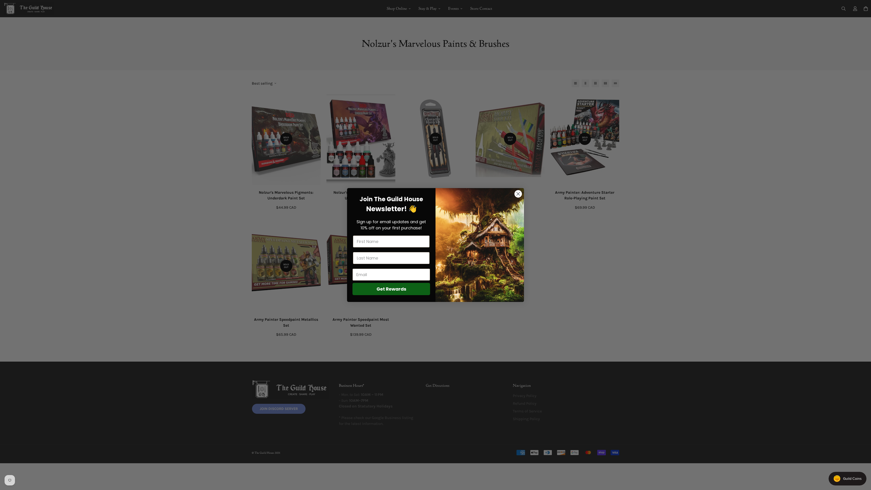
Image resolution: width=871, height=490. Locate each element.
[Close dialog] (518, 194)
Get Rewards (391, 289)
